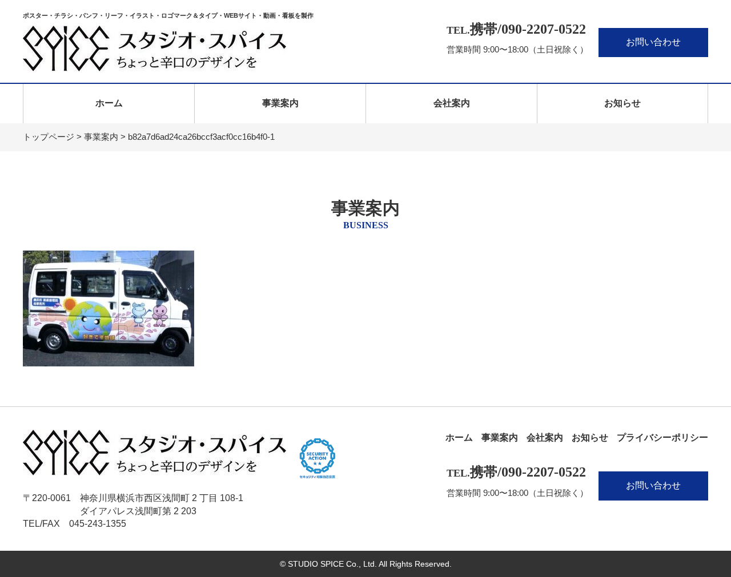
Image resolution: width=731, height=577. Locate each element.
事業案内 (280, 103)
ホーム (109, 103)
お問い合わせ (653, 42)
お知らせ (622, 103)
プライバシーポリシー (662, 437)
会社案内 (451, 103)
